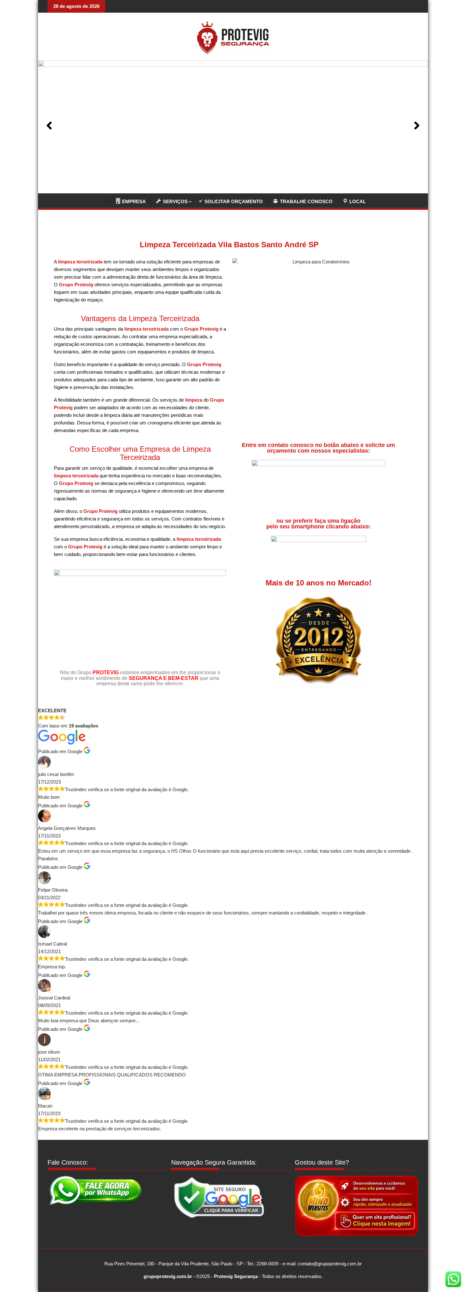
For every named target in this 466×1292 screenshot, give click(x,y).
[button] (49, 125)
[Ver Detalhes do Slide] (233, 126)
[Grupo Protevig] (101, 200)
